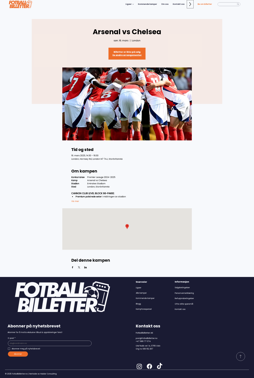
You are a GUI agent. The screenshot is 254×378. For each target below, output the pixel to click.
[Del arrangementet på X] (79, 267)
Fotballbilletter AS (144, 333)
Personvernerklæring (184, 293)
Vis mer (75, 201)
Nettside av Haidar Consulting (43, 373)
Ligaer (138, 287)
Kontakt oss (180, 309)
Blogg (138, 303)
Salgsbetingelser (182, 287)
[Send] (240, 356)
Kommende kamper (145, 298)
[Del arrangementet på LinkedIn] (85, 267)
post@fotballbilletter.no (146, 338)
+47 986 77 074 (143, 341)
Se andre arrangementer (127, 55)
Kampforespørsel (144, 309)
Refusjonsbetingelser (184, 298)
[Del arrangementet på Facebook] (72, 267)
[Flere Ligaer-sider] (133, 4)
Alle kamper (141, 293)
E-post (11, 338)
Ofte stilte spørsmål (184, 304)
